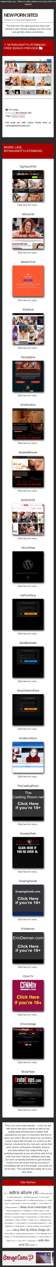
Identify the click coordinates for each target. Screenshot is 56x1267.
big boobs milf (21, 1200)
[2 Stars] (8, 113)
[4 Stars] (12, 113)
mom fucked (22, 1223)
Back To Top (42, 156)
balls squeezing (16, 1197)
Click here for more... (28, 204)
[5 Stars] (14, 113)
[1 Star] (6, 113)
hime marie (45, 1217)
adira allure (24, 1192)
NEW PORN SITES (21, 15)
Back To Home (43, 53)
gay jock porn (33, 1217)
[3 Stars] (10, 113)
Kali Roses (10, 1220)
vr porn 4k (22, 1240)
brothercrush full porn (37, 1200)
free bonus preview (21, 48)
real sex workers (34, 1226)
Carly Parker (45, 1203)
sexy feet (21, 1229)
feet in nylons (40, 1210)
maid (22, 116)
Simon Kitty (10, 1233)
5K (6, 1193)
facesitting (28, 1210)
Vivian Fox (11, 1240)
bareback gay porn (32, 1197)
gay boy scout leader (31, 1214)
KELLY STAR (22, 1220)
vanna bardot (45, 1236)
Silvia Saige (40, 1229)
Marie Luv (34, 1220)
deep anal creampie (35, 1207)
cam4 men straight (31, 1203)
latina (14, 116)
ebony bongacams (15, 1210)
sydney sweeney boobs (26, 1233)
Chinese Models (12, 1207)
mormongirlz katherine (38, 1223)
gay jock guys (20, 1217)
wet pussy (33, 1240)
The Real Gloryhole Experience (25, 1236)
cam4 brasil (16, 1203)
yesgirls (33, 1245)
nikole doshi (20, 1226)
